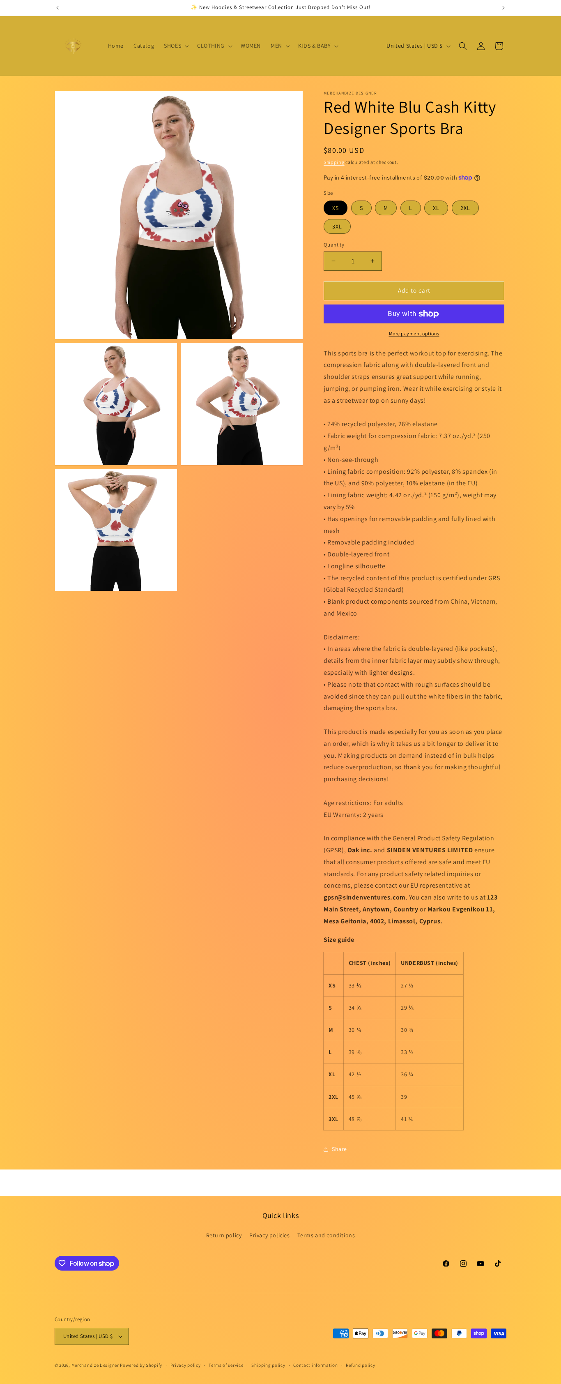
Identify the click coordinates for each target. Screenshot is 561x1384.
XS (335, 208)
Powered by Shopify (141, 1365)
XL (436, 208)
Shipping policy (268, 1365)
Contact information (315, 1365)
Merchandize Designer (95, 1365)
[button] (175, 45)
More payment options (414, 333)
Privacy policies (269, 1235)
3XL (337, 226)
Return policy (224, 1235)
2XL (465, 208)
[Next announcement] (503, 8)
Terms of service (226, 1365)
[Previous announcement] (57, 8)
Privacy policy (185, 1365)
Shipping (334, 162)
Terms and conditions (326, 1235)
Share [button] (339, 1149)
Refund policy (360, 1365)
